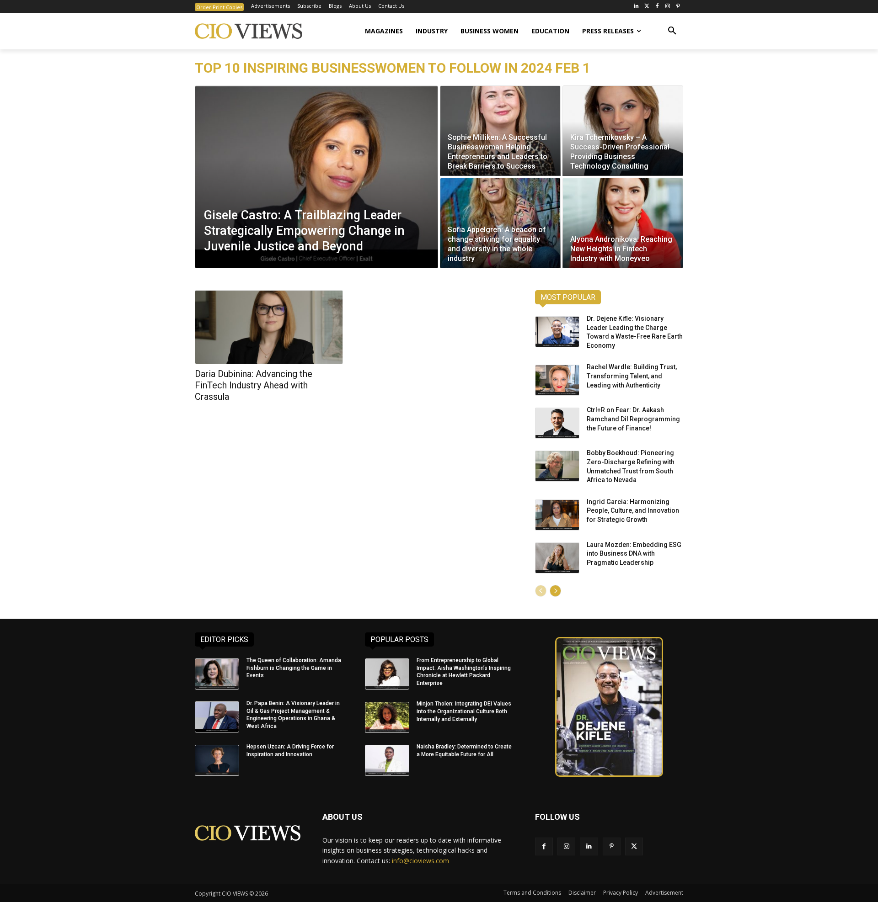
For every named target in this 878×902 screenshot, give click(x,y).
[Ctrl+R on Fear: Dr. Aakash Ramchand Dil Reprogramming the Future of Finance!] (557, 423)
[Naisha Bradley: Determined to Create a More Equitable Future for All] (387, 760)
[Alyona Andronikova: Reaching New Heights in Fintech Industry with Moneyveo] (622, 223)
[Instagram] (667, 6)
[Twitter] (647, 6)
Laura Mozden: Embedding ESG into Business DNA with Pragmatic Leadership (634, 553)
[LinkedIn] (636, 6)
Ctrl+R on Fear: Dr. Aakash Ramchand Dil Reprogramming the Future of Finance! (633, 418)
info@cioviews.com (420, 860)
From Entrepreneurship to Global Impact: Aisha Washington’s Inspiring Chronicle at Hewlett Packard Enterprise (464, 671)
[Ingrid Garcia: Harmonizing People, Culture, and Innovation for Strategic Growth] (557, 515)
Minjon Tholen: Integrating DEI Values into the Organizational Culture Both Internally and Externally (464, 711)
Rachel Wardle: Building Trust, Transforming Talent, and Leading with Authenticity (632, 375)
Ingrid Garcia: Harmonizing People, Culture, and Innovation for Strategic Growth (633, 510)
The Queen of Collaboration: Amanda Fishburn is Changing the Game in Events (293, 668)
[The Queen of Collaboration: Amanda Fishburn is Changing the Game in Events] (217, 674)
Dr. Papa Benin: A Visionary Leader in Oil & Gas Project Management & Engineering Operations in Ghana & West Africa (293, 714)
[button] (672, 31)
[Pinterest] (678, 6)
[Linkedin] (589, 846)
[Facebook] (657, 6)
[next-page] (555, 591)
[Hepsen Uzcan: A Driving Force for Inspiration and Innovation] (217, 760)
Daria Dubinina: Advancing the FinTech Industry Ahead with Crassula (253, 385)
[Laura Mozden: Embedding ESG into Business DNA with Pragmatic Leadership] (557, 557)
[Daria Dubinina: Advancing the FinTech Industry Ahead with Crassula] (269, 327)
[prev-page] (540, 591)
